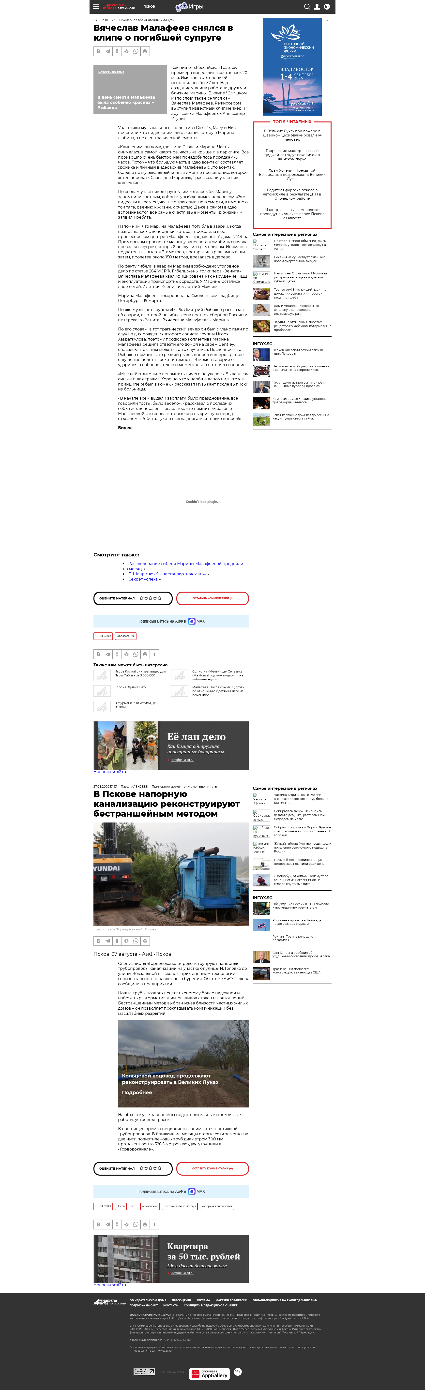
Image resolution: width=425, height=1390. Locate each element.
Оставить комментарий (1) (213, 598)
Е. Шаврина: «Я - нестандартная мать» (167, 574)
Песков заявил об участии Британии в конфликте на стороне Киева (301, 368)
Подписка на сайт (144, 1305)
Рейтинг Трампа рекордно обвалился (293, 938)
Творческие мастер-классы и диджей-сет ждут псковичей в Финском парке (292, 155)
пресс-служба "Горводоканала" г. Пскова (124, 929)
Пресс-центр (181, 1300)
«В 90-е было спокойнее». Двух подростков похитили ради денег (300, 862)
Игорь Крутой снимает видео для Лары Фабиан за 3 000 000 (140, 673)
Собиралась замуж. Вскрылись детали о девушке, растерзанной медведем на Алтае (299, 815)
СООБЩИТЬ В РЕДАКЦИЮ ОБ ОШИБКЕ (211, 1305)
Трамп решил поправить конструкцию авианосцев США (296, 970)
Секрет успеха (143, 579)
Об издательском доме (148, 1300)
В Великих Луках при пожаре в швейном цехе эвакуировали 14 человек (292, 135)
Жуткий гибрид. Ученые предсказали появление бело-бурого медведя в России (302, 847)
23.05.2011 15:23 (104, 20)
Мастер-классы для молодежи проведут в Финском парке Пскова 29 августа (292, 214)
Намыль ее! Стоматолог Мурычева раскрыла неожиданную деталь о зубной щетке (300, 277)
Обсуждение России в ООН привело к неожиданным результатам (301, 905)
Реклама (203, 1300)
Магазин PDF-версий (231, 1300)
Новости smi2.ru (109, 771)
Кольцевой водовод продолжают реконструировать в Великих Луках (170, 1079)
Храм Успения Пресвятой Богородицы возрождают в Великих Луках (292, 174)
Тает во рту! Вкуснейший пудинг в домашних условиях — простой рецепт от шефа (300, 293)
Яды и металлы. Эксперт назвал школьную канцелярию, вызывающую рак (298, 309)
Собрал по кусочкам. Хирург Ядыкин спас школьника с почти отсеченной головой (302, 831)
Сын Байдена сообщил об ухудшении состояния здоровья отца (301, 954)
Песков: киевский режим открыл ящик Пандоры (298, 351)
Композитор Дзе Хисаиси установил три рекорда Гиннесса (301, 400)
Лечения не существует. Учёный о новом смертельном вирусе (299, 259)
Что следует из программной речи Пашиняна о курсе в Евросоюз (299, 384)
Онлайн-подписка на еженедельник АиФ (285, 1300)
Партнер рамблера (172, 1371)
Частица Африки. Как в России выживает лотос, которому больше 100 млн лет (301, 799)
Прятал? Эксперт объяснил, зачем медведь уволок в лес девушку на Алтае (300, 245)
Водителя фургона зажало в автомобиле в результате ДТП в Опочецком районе (292, 194)
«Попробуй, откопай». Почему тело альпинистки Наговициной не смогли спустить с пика (301, 880)
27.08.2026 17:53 (105, 786)
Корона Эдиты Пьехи (131, 687)
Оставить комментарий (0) (212, 1168)
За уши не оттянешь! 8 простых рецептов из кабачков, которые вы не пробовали (302, 326)
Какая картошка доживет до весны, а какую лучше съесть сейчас (301, 416)
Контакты (170, 1305)
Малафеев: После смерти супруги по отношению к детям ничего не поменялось (218, 691)
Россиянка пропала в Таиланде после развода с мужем (297, 922)
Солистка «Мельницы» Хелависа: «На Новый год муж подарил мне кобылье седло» (217, 675)
